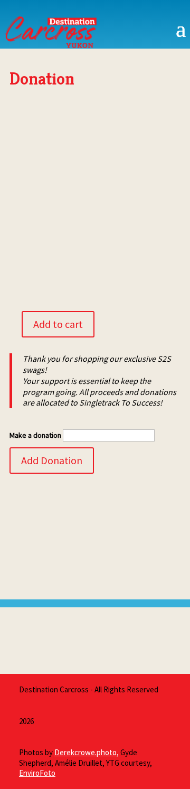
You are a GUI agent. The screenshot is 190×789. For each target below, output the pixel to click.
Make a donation (35, 435)
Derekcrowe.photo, (86, 752)
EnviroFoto (37, 773)
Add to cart (58, 324)
